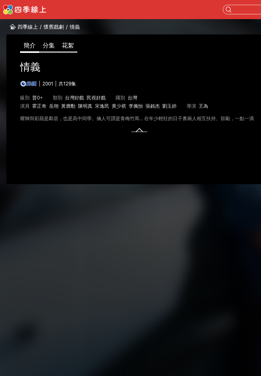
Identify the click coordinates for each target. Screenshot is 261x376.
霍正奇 (39, 106)
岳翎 (54, 106)
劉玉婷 (169, 106)
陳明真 (85, 106)
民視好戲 (96, 98)
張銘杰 (152, 106)
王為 (203, 106)
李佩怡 (136, 106)
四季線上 (28, 27)
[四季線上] (24, 10)
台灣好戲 (74, 98)
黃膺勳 (68, 106)
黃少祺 (119, 106)
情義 (75, 27)
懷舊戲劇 (54, 27)
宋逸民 (102, 106)
